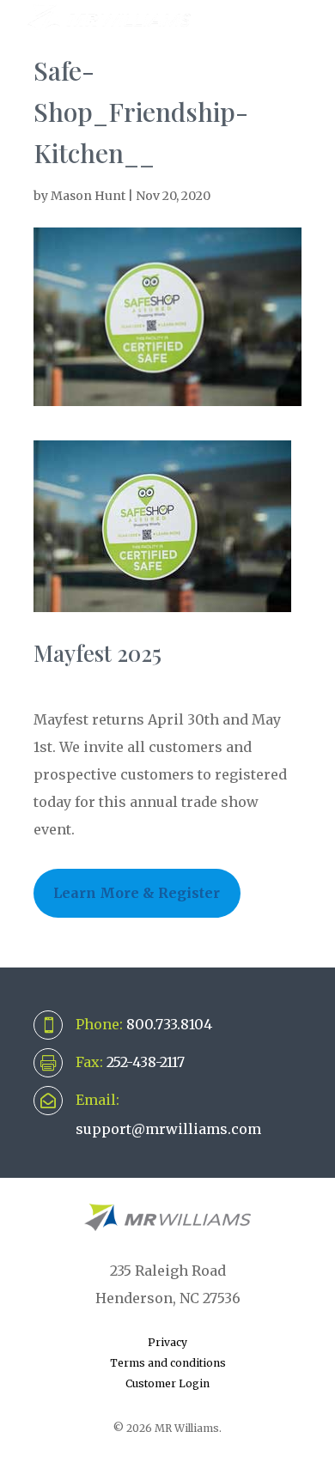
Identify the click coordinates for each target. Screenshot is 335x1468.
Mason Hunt (88, 195)
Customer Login (167, 1383)
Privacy (167, 1342)
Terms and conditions (168, 1362)
